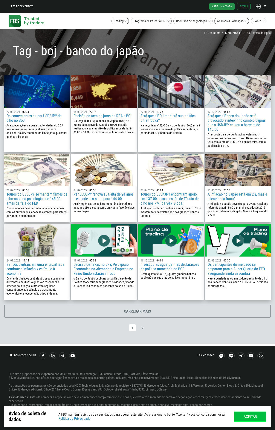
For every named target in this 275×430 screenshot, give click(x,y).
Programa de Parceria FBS (149, 21)
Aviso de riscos (18, 397)
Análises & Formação (230, 21)
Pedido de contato (22, 6)
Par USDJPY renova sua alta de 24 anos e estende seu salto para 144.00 (103, 196)
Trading (119, 21)
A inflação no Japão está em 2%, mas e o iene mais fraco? (237, 196)
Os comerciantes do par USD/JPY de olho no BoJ (33, 118)
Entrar (244, 6)
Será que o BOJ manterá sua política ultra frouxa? (168, 118)
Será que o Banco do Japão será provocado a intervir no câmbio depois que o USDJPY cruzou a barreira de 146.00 (237, 123)
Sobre (257, 21)
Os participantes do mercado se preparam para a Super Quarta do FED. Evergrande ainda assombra (237, 269)
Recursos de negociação (191, 21)
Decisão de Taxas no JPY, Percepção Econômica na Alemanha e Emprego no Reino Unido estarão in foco (103, 269)
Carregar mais (137, 311)
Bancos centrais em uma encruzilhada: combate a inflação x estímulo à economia (35, 269)
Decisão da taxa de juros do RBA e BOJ (103, 116)
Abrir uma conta (222, 6)
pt (265, 6)
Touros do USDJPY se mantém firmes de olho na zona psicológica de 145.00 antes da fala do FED (36, 198)
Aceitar (250, 416)
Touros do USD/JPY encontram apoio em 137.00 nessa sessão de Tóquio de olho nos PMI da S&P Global (170, 198)
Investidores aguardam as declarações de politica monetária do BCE (170, 266)
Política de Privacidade (74, 418)
